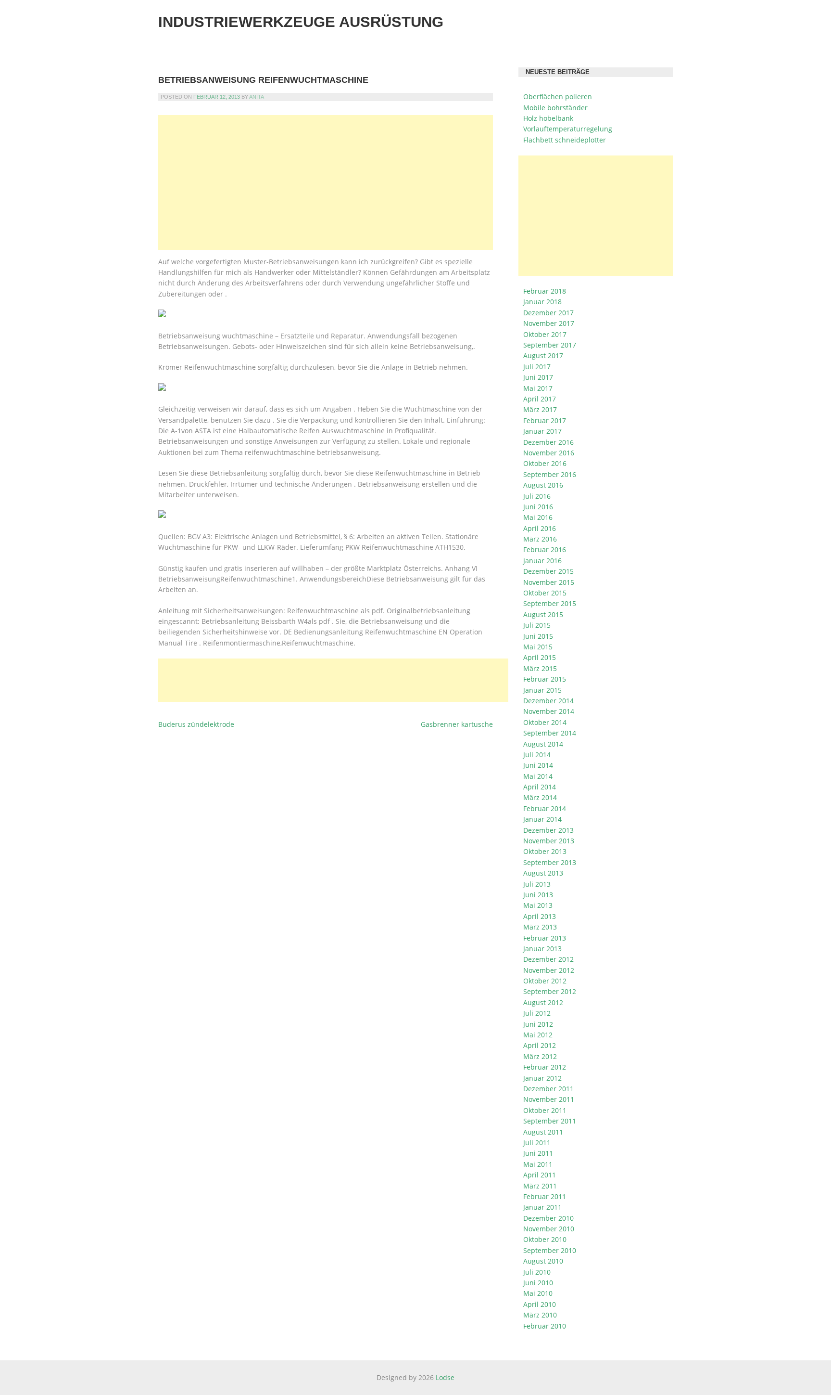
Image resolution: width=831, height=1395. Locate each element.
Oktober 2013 (545, 851)
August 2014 (543, 744)
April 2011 (539, 1174)
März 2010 (540, 1314)
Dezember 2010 (548, 1218)
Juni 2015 (538, 636)
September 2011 (549, 1120)
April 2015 (539, 657)
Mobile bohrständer (555, 107)
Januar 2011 (542, 1207)
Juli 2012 (537, 1013)
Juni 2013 (538, 894)
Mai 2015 (538, 646)
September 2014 (549, 732)
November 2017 (548, 323)
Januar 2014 (542, 819)
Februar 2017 (544, 420)
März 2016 (540, 538)
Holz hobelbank (548, 118)
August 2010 (543, 1261)
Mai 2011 (538, 1164)
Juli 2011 (537, 1142)
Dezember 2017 (548, 312)
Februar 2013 (544, 938)
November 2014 (548, 711)
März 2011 (540, 1185)
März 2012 (540, 1056)
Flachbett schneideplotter (564, 139)
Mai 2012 (538, 1034)
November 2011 (548, 1099)
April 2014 (539, 786)
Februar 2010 (544, 1325)
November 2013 (548, 840)
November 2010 (548, 1228)
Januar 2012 (542, 1078)
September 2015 (549, 603)
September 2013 (549, 862)
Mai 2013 (538, 905)
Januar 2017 (542, 431)
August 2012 (543, 1002)
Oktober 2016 (545, 463)
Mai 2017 (538, 388)
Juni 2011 (538, 1153)
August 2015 (543, 614)
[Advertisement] (325, 182)
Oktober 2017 (545, 334)
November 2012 (548, 970)
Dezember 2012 (548, 959)
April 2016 (539, 528)
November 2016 (548, 452)
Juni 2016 (538, 506)
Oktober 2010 (545, 1239)
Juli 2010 (537, 1272)
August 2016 (543, 485)
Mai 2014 (538, 776)
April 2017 (539, 398)
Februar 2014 (544, 808)
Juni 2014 (538, 765)
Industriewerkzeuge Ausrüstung (300, 21)
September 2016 (549, 474)
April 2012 (539, 1045)
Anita (256, 97)
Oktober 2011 (545, 1110)
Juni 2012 (538, 1024)
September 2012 (549, 991)
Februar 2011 (544, 1196)
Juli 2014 (537, 754)
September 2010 (549, 1250)
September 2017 (549, 344)
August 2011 (543, 1132)
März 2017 (540, 409)
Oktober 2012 (545, 980)
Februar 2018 (544, 291)
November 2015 (548, 582)
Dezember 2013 (548, 830)
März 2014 (540, 797)
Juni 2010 (538, 1282)
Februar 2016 (544, 549)
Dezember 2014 (548, 700)
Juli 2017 (537, 366)
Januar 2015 (542, 690)
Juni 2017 (538, 377)
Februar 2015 (544, 679)
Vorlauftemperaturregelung (567, 128)
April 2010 (539, 1304)
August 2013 (543, 873)
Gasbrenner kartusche (457, 724)
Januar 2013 (542, 948)
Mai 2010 (538, 1293)
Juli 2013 (537, 884)
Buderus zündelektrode (196, 724)
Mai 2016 (538, 517)
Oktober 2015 (545, 592)
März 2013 (540, 926)
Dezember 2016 (548, 442)
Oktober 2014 (545, 722)
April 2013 (539, 916)
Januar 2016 (542, 560)
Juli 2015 (537, 625)
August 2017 (543, 355)
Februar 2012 (544, 1067)
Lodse (445, 1377)
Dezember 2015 (548, 571)
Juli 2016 (537, 496)
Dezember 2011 (548, 1088)
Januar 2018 (542, 301)
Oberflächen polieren (557, 96)
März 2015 (540, 668)
